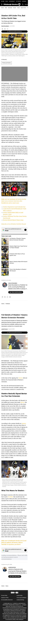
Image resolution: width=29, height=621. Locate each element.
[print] (10, 297)
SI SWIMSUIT (12, 1)
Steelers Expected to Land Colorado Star (14, 207)
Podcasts (8, 303)
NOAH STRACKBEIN (12, 283)
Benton (22, 402)
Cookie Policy (19, 595)
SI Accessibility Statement (7, 599)
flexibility (10, 497)
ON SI (6, 1)
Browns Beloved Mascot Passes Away (13, 220)
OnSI (6, 7)
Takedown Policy (5, 597)
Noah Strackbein (5, 26)
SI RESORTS (24, 1)
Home (2, 7)
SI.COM (2, 1)
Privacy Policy (4, 595)
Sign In (26, 4)
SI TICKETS (18, 1)
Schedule (10, 7)
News (7, 586)
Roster (14, 7)
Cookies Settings (20, 599)
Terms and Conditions (21, 597)
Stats (18, 7)
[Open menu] (2, 4)
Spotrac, (23, 423)
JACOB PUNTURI (12, 567)
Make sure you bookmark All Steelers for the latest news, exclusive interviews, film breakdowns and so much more (13, 201)
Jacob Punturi (4, 329)
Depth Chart (23, 7)
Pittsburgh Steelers (6, 62)
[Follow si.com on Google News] (25, 230)
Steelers (20, 378)
